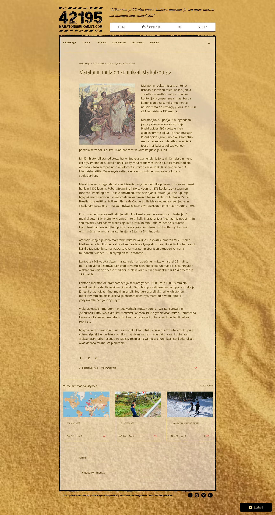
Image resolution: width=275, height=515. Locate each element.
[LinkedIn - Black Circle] (210, 495)
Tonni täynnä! (73, 423)
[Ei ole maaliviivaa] (138, 404)
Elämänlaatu (119, 42)
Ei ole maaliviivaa (126, 423)
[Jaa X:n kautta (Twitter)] (88, 357)
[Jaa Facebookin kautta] (80, 357)
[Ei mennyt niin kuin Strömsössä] (190, 404)
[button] (208, 42)
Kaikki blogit (69, 42)
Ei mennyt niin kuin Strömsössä (184, 423)
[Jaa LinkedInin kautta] (96, 357)
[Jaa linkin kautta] (104, 357)
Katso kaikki (206, 385)
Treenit (86, 42)
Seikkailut (155, 42)
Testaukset (138, 42)
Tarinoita (101, 42)
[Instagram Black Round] (196, 495)
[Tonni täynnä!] (86, 404)
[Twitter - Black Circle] (203, 495)
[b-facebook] (190, 495)
